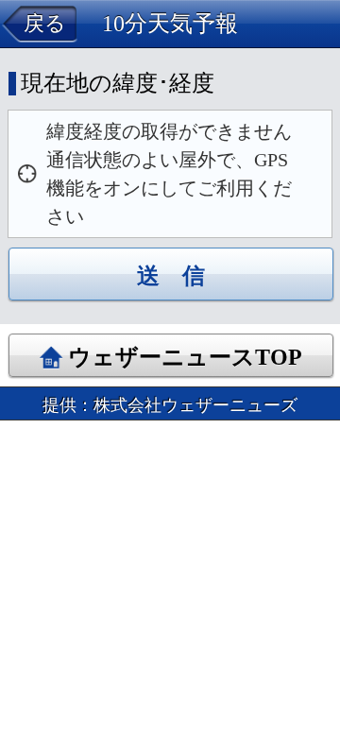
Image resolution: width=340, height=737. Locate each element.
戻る (45, 23)
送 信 (171, 276)
